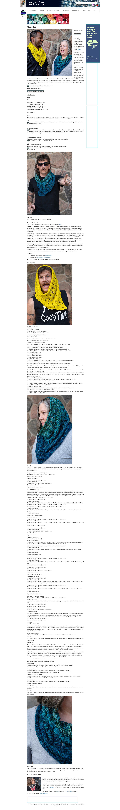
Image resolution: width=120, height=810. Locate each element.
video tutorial (48, 255)
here (60, 224)
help (89, 10)
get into (75, 10)
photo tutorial (40, 257)
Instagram (51, 787)
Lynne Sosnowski (44, 793)
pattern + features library (53, 10)
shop (66, 10)
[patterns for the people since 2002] (35, 4)
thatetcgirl (69, 791)
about (84, 10)
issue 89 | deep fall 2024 (81, 5)
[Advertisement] (92, 84)
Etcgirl (57, 791)
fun (94, 10)
